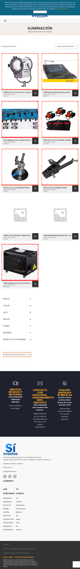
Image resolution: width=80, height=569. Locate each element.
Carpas (6, 512)
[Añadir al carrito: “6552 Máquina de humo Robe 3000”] (35, 284)
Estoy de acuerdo (40, 12)
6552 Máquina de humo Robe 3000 (18, 283)
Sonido (6, 509)
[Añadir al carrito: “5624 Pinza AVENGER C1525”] (75, 188)
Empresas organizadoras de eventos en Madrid (20, 565)
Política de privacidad (23, 557)
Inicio (30, 32)
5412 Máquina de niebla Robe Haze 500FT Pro (18, 140)
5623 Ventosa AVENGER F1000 (16, 188)
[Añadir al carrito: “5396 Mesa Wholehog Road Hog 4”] (75, 93)
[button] (67, 46)
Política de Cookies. (61, 9)
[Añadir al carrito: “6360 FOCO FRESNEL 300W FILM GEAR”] (35, 236)
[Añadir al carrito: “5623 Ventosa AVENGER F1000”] (35, 188)
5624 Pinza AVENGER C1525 (55, 188)
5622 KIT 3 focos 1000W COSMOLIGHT (58, 140)
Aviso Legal (8, 557)
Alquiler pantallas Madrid (23, 561)
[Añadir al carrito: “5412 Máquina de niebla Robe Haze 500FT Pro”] (35, 141)
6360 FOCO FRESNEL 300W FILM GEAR (18, 235)
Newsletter (20, 505)
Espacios (6, 516)
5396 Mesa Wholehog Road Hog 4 (58, 92)
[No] (77, 8)
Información (21, 509)
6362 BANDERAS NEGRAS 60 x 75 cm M (58, 235)
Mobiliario (7, 498)
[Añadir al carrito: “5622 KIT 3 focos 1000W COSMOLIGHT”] (75, 141)
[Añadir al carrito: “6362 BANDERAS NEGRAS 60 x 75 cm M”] (75, 236)
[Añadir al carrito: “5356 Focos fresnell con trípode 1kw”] (35, 93)
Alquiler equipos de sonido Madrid (13, 560)
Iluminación (37, 32)
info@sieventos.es (9, 471)
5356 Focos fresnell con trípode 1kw (18, 92)
